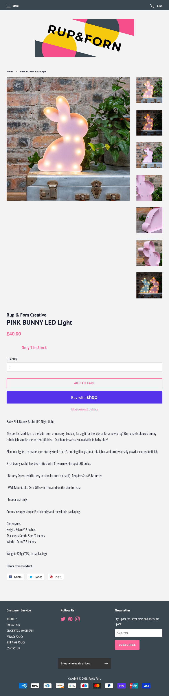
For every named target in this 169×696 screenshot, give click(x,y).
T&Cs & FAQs (13, 625)
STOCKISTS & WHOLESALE (20, 630)
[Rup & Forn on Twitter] (63, 620)
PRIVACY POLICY (15, 636)
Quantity (12, 358)
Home (10, 71)
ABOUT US (12, 619)
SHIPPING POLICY (16, 642)
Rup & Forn (94, 678)
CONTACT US (13, 648)
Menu (15, 6)
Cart (159, 6)
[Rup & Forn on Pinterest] (70, 620)
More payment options (84, 409)
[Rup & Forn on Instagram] (77, 620)
